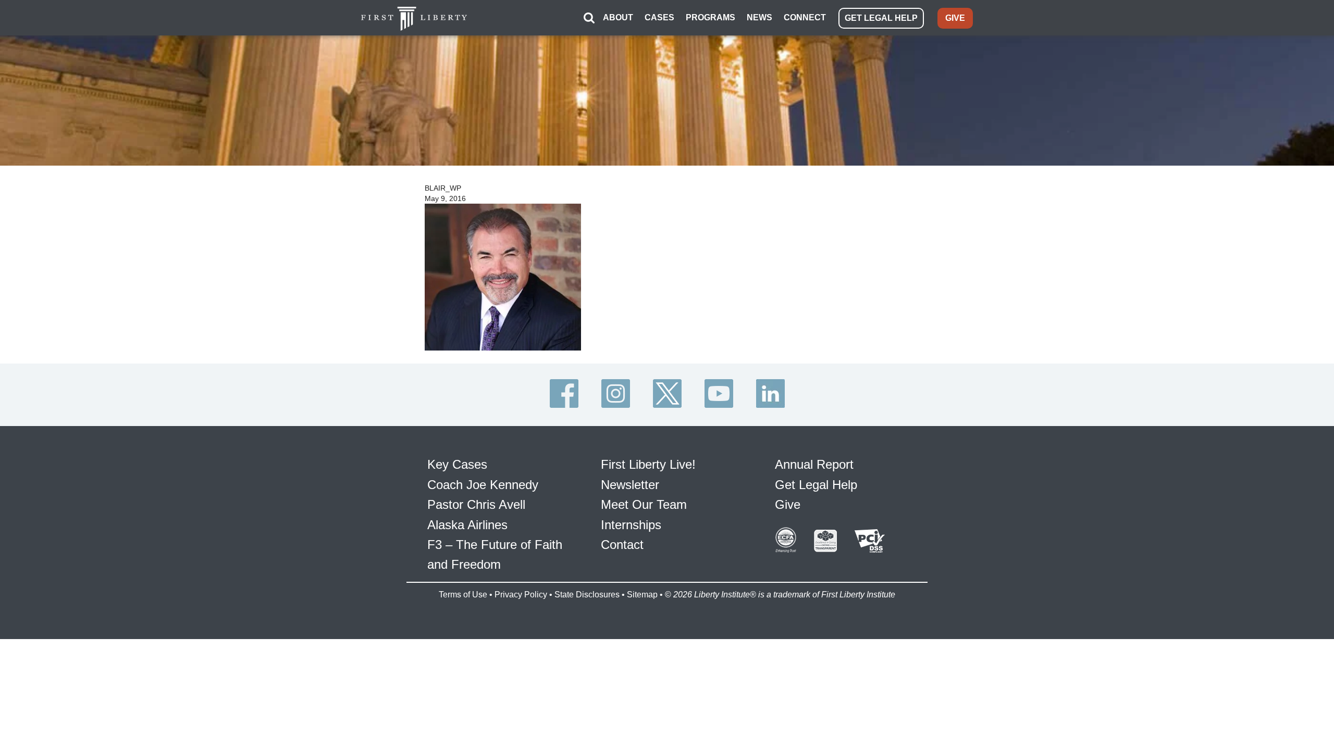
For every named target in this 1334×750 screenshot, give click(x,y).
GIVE (955, 18)
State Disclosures (587, 594)
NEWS (759, 17)
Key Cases (457, 464)
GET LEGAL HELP (881, 18)
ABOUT (618, 17)
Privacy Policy (521, 594)
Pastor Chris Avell (476, 504)
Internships (631, 525)
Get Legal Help (816, 485)
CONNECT (805, 17)
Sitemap (642, 594)
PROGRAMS (710, 17)
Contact (622, 545)
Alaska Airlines (467, 525)
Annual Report (814, 464)
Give (787, 504)
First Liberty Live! (648, 464)
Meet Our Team (644, 504)
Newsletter (630, 485)
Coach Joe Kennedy (482, 485)
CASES (659, 17)
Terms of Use (463, 594)
